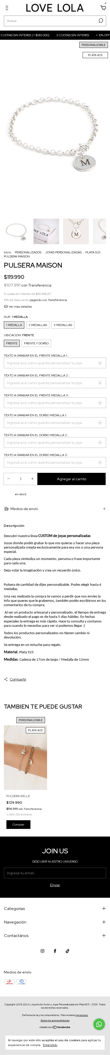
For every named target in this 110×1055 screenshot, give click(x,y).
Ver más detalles (20, 307)
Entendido (50, 1045)
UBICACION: (19, 335)
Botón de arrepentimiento (55, 1020)
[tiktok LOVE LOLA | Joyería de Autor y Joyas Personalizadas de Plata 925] (67, 951)
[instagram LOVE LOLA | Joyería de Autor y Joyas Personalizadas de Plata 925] (42, 951)
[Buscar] (100, 20)
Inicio (7, 252)
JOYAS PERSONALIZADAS (63, 252)
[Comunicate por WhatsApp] (99, 1024)
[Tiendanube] (55, 1027)
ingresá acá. (82, 1015)
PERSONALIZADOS (28, 252)
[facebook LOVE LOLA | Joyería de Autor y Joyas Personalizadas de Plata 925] (55, 951)
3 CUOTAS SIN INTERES (66, 35)
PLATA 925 (93, 252)
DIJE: (16, 317)
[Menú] (8, 9)
